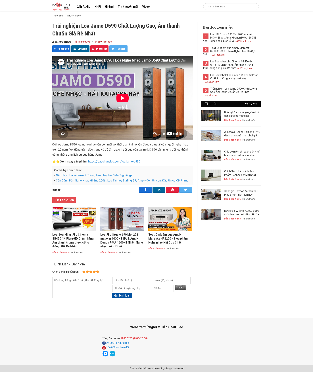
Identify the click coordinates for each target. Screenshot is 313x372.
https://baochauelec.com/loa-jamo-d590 (114, 161)
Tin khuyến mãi (128, 6)
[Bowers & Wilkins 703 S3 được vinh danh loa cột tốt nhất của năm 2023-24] (211, 214)
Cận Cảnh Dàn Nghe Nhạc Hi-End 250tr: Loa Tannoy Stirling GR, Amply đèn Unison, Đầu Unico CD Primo (122, 180)
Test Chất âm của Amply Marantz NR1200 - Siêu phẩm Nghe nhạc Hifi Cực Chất (168, 238)
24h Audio (83, 6)
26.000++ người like (117, 342)
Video (146, 6)
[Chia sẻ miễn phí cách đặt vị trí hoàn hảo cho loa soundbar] (211, 155)
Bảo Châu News (62, 42)
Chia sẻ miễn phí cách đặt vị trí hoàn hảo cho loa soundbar (242, 153)
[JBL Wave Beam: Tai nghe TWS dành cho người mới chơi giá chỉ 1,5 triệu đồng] (211, 135)
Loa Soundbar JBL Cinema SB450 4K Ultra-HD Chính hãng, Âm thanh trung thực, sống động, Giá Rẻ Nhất (73, 240)
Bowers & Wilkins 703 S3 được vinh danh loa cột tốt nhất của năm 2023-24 (241, 212)
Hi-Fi (98, 6)
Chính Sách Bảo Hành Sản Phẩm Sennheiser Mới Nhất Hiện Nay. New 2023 (240, 173)
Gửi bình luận (122, 295)
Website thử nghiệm (145, 327)
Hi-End (109, 6)
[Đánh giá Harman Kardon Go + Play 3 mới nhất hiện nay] (211, 194)
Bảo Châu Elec (172, 327)
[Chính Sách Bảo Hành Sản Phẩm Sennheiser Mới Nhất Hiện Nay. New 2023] (211, 175)
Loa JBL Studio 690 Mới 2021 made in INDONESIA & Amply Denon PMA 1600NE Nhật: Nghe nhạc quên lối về (121, 240)
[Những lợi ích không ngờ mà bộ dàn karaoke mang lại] (211, 115)
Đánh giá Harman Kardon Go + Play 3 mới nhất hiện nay (241, 193)
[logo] (61, 6)
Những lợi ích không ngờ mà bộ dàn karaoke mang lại (242, 114)
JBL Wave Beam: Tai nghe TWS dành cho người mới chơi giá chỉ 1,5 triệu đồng (242, 133)
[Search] (254, 6)
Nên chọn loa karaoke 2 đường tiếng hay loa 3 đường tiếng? (94, 175)
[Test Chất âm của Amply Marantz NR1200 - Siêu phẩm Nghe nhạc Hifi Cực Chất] (170, 219)
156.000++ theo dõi (117, 347)
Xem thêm (251, 103)
